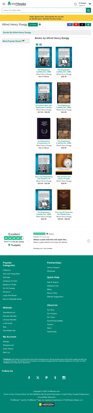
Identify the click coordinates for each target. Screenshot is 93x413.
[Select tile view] (40, 44)
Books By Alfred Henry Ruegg (17, 32)
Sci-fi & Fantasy (9, 288)
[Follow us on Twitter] (38, 378)
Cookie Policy (67, 394)
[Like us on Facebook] (29, 378)
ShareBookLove (9, 312)
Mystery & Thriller (9, 285)
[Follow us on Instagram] (64, 378)
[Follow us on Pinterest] (46, 378)
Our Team (51, 317)
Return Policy (52, 293)
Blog (4, 327)
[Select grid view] (36, 44)
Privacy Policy (20, 394)
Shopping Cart (8, 345)
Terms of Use (9, 394)
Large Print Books (10, 295)
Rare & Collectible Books (12, 299)
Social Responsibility (55, 321)
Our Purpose (52, 313)
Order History (8, 349)
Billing (49, 289)
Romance (6, 292)
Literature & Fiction (10, 281)
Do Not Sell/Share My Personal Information (43, 394)
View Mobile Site (9, 330)
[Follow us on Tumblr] (55, 378)
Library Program (53, 267)
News (49, 328)
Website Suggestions (55, 297)
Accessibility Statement (46, 397)
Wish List (6, 352)
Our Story (50, 310)
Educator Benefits (9, 316)
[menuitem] (82, 3)
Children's (7, 270)
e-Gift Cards (7, 323)
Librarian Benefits (9, 320)
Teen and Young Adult (11, 274)
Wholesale (51, 271)
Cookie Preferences (81, 394)
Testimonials (52, 332)
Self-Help (6, 277)
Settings (6, 341)
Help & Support (53, 282)
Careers (50, 324)
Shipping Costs (53, 286)
